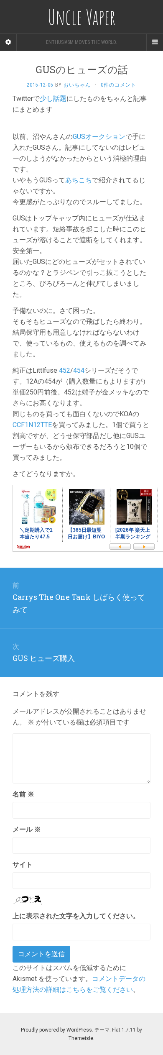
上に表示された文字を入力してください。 (76, 916)
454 (78, 370)
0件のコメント (118, 85)
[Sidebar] (8, 42)
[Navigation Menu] (154, 42)
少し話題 (53, 98)
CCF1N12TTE (32, 425)
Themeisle (81, 1038)
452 (64, 370)
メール (27, 829)
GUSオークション (99, 137)
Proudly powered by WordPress (56, 1030)
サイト (23, 864)
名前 (23, 794)
